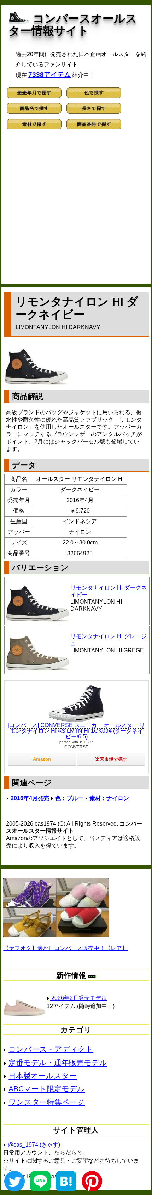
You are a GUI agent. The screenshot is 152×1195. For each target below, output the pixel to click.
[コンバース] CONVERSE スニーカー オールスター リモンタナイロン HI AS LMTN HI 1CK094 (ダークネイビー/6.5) (76, 730)
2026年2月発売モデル (78, 998)
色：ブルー (69, 798)
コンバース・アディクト (50, 1049)
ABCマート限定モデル (46, 1089)
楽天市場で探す (111, 759)
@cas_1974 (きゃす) (34, 1145)
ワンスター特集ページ (46, 1102)
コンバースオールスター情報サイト (72, 24)
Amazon (42, 759)
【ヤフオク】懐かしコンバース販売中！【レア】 (65, 948)
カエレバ (86, 742)
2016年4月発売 (30, 798)
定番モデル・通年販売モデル (57, 1062)
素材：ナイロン (109, 798)
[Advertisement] (76, 210)
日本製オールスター (42, 1076)
